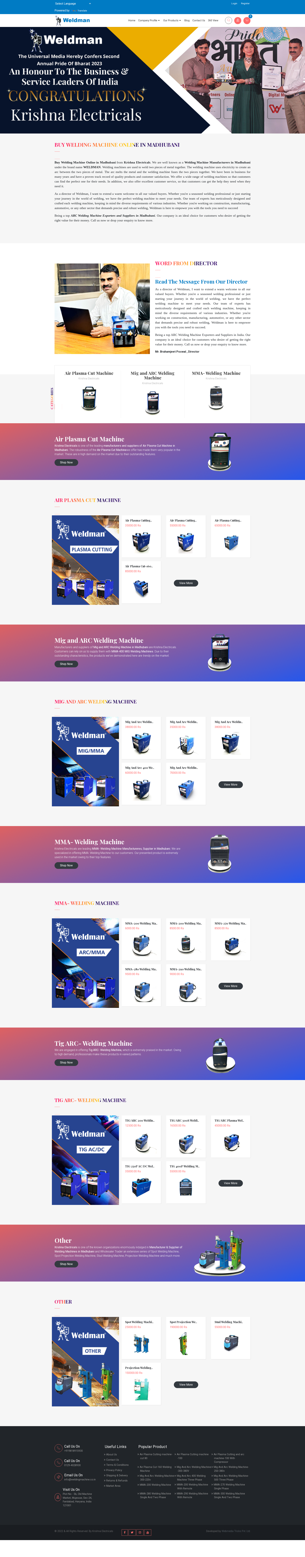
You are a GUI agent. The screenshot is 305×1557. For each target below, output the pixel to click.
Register (245, 3)
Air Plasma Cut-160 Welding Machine (156, 1469)
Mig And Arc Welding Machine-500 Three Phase (231, 1477)
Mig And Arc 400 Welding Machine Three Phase (191, 1477)
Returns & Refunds (117, 1480)
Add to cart (141, 539)
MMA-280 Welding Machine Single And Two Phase (155, 1495)
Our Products (170, 20)
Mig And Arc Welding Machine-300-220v (157, 1477)
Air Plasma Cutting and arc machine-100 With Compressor (229, 1458)
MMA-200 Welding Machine (155, 1484)
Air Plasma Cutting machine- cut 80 (156, 1456)
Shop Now (66, 462)
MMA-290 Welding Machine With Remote (192, 1495)
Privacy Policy (114, 1470)
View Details (141, 534)
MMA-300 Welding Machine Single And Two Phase (229, 1495)
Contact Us (198, 20)
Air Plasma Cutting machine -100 (193, 1456)
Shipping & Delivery (117, 1475)
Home (131, 20)
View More (186, 583)
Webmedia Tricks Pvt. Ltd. (236, 1531)
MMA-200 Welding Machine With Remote (192, 1486)
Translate (82, 10)
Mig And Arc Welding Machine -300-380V (194, 1469)
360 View (213, 20)
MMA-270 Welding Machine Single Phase (229, 1486)
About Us (111, 1454)
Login (234, 3)
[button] (304, 79)
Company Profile (147, 20)
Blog (187, 20)
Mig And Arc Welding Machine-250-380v (231, 1469)
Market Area (113, 1485)
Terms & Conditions (117, 1464)
